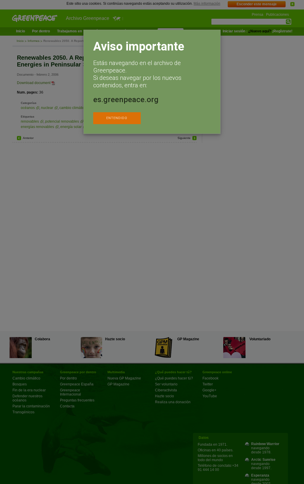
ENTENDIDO (116, 118)
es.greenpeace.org (126, 99)
